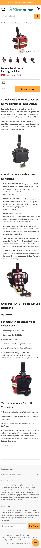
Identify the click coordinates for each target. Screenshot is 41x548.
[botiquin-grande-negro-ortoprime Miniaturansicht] (10, 59)
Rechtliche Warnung (9, 537)
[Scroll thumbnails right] (38, 60)
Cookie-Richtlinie (27, 535)
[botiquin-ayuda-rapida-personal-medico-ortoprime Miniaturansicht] (4, 59)
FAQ (34, 537)
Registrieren (33, 526)
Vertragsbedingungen (24, 537)
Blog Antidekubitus (10, 540)
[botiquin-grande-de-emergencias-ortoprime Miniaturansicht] (25, 59)
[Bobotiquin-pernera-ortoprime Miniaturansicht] (17, 59)
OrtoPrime (5, 23)
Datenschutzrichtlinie (13, 535)
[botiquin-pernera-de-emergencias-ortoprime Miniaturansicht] (32, 59)
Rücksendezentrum (24, 540)
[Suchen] (37, 16)
